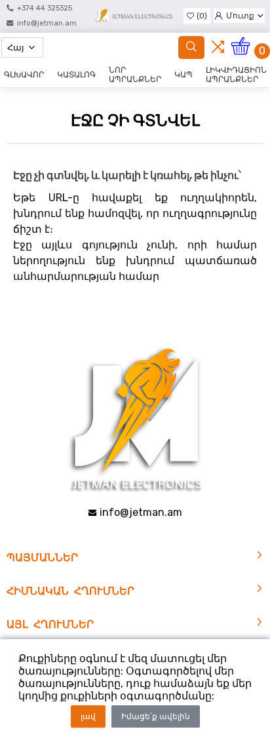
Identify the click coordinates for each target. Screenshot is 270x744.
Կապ (183, 74)
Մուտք (240, 15)
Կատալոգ (76, 74)
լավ (88, 716)
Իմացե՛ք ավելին (155, 716)
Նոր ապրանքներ (135, 75)
